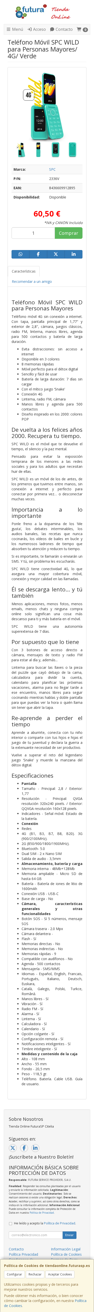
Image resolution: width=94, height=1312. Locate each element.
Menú (17, 29)
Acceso (39, 29)
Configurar (14, 1274)
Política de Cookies (66, 1254)
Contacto (64, 29)
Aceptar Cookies (60, 1274)
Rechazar (35, 1274)
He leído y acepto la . (45, 1223)
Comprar (68, 233)
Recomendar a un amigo (32, 281)
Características (24, 271)
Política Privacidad (23, 1254)
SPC (52, 169)
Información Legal (65, 1249)
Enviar (69, 1235)
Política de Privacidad (42, 1212)
